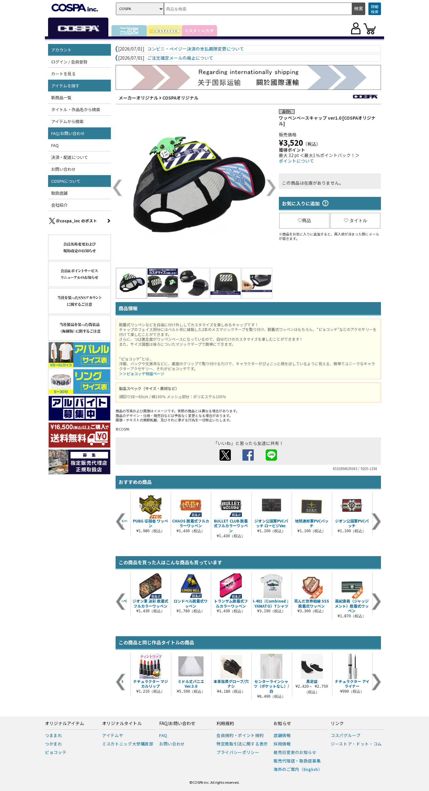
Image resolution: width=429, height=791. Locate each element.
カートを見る (63, 74)
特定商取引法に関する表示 (242, 744)
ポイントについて (296, 161)
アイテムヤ (112, 735)
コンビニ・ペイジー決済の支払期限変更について (195, 49)
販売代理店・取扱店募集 (297, 761)
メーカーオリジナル (138, 98)
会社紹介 (59, 205)
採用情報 (282, 744)
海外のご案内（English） (298, 769)
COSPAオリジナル (180, 98)
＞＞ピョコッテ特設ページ (141, 373)
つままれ (53, 735)
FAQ (55, 145)
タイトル (358, 220)
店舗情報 (282, 735)
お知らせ (282, 723)
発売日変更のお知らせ (295, 752)
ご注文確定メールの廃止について (180, 58)
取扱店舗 (59, 193)
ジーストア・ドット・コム (356, 744)
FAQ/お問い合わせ (177, 723)
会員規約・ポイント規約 (239, 735)
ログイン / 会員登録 (69, 62)
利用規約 (225, 723)
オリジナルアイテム (64, 723)
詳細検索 (374, 9)
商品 (306, 220)
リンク (337, 723)
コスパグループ (346, 735)
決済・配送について (69, 157)
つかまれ (53, 744)
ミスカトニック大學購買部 (128, 744)
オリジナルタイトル (122, 723)
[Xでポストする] (225, 459)
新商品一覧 (61, 97)
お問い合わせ (63, 169)
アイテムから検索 (67, 121)
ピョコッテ (55, 752)
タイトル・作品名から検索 (75, 109)
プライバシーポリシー (237, 752)
